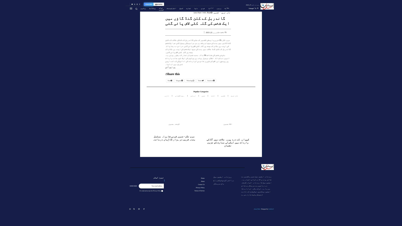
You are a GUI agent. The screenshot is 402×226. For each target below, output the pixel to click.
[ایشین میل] (229, 32)
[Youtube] (132, 4)
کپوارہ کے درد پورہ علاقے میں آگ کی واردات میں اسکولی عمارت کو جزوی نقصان (228, 142)
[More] (171, 32)
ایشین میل (221, 32)
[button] (136, 8)
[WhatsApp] (191, 32)
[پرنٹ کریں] (186, 32)
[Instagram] (137, 4)
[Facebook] (139, 4)
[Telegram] (181, 32)
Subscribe (133, 186)
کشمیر (216, 13)
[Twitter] (134, 4)
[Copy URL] (176, 32)
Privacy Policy (157, 191)
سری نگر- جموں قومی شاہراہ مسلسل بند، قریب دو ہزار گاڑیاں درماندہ (174, 138)
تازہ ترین (225, 13)
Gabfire (271, 209)
